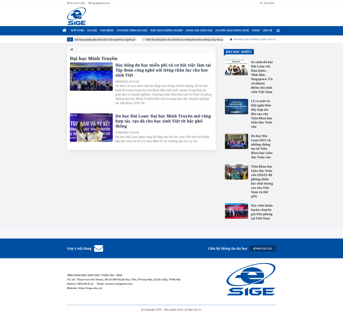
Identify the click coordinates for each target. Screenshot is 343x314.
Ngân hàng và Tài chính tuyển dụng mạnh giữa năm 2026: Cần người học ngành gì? (87, 39)
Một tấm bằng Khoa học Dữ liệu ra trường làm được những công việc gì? (182, 39)
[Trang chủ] (64, 30)
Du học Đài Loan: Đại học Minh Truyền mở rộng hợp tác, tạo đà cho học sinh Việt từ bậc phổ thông (163, 121)
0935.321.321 (264, 248)
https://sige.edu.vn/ (90, 288)
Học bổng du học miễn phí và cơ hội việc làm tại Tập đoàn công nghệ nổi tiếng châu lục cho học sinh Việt (163, 70)
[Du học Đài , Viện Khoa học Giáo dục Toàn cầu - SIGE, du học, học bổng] (76, 16)
